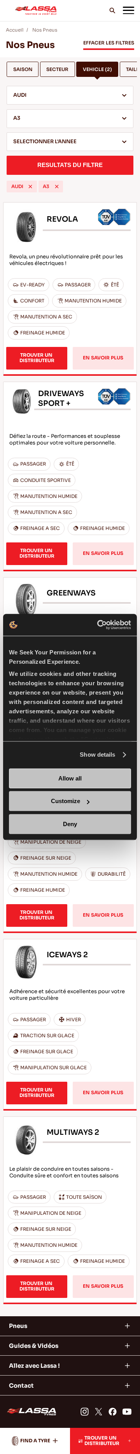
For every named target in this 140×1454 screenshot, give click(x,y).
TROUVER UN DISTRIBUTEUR (36, 357)
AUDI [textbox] (19, 95)
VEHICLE (97, 69)
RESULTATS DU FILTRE (70, 165)
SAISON (22, 69)
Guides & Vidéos (33, 1345)
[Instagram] (84, 1411)
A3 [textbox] (16, 118)
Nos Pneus (44, 30)
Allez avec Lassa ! (34, 1365)
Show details (97, 754)
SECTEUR (57, 69)
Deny (70, 824)
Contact (21, 1385)
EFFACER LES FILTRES (108, 43)
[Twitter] (98, 1411)
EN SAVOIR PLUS (103, 358)
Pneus (18, 1326)
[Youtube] (126, 1411)
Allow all (70, 778)
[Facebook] (112, 1411)
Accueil (14, 30)
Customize (65, 801)
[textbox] (70, 142)
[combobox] (70, 95)
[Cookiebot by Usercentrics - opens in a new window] (98, 625)
